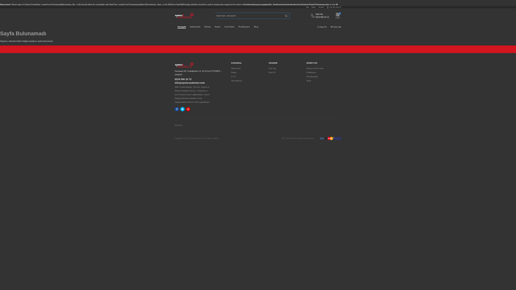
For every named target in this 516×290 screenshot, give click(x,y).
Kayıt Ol (338, 7)
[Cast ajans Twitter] (182, 109)
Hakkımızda (195, 27)
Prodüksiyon (244, 27)
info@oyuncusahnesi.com (190, 83)
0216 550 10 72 (322, 17)
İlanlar (217, 27)
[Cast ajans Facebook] (177, 109)
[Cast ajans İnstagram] (188, 109)
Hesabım (321, 7)
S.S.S (233, 77)
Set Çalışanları (312, 77)
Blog (307, 7)
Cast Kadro (229, 27)
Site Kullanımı (236, 81)
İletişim (313, 7)
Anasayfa (182, 27)
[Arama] (286, 16)
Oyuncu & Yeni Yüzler (315, 68)
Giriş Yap (332, 7)
